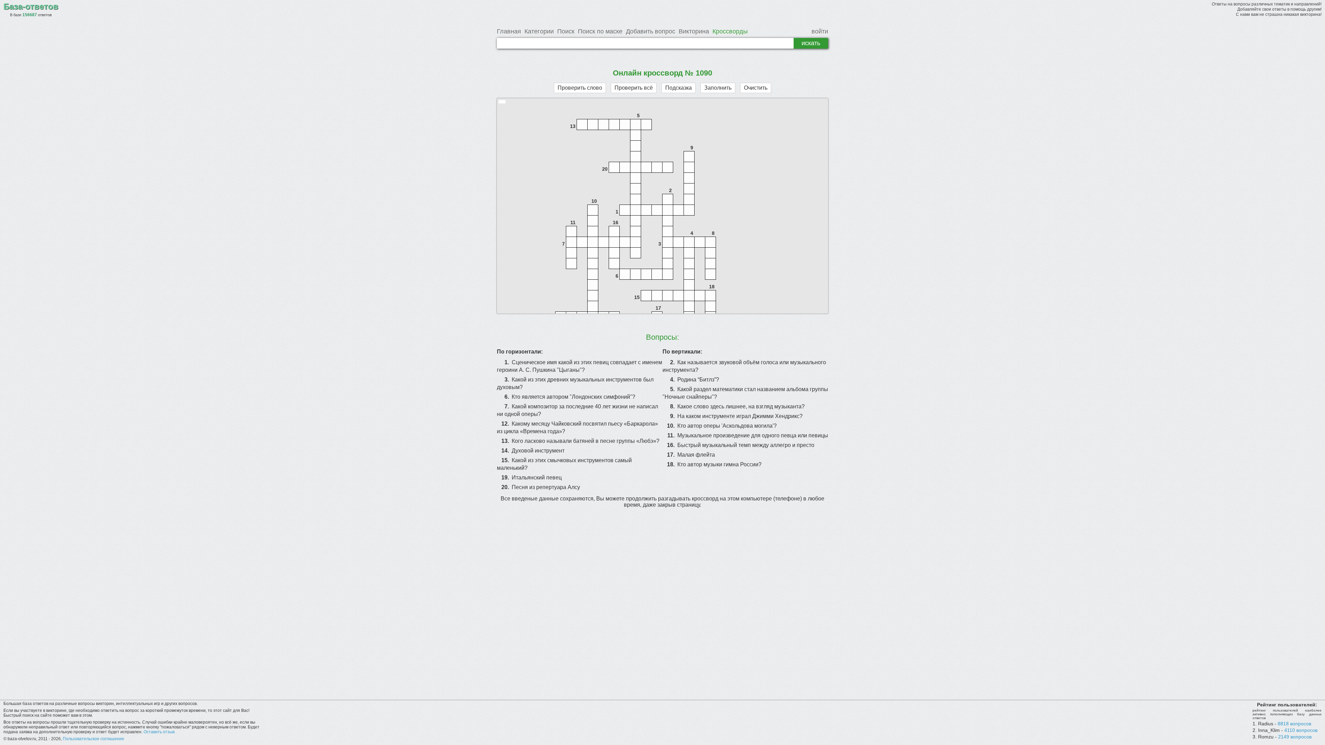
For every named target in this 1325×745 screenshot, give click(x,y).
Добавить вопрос (650, 31)
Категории (539, 31)
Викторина (694, 31)
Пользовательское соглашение (93, 738)
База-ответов (30, 6)
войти (820, 31)
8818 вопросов (1294, 723)
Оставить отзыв (159, 731)
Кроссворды (730, 31)
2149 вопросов (1295, 736)
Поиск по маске (600, 31)
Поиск (566, 31)
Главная (509, 31)
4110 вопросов (1300, 730)
